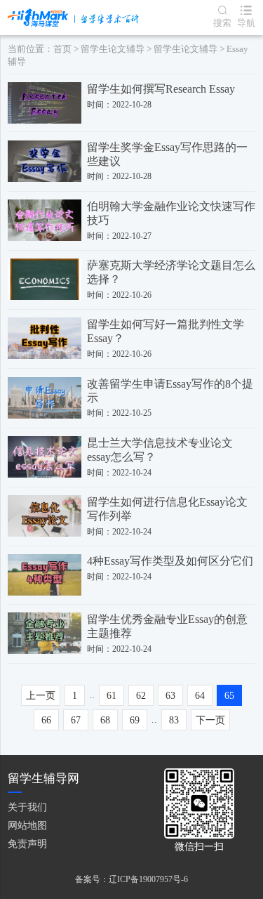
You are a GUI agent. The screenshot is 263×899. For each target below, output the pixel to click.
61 (111, 695)
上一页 (40, 695)
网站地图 (27, 825)
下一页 (210, 720)
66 (46, 720)
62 (141, 695)
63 (170, 695)
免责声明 (27, 844)
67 (76, 720)
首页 (62, 49)
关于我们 (27, 807)
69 (135, 720)
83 (174, 720)
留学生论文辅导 (112, 49)
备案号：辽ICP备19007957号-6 (131, 879)
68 (105, 720)
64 (200, 695)
